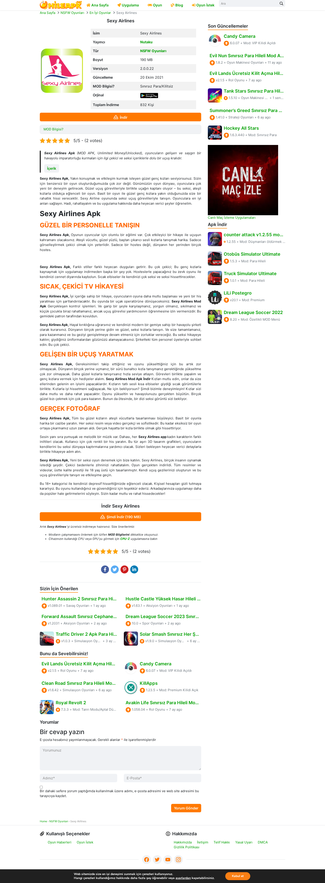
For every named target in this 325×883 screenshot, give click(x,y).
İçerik (51, 168)
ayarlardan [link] (183, 878)
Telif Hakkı (222, 842)
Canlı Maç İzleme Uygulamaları (232, 217)
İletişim (202, 842)
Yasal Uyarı (243, 842)
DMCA (263, 842)
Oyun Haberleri (59, 842)
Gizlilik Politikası (186, 847)
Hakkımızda (183, 842)
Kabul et (238, 876)
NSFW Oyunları (72, 13)
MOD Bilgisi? (53, 129)
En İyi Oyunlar (100, 13)
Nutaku (146, 42)
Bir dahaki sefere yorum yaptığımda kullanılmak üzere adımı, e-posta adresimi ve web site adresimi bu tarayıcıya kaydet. (119, 793)
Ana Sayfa (47, 13)
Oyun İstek (85, 842)
